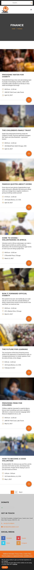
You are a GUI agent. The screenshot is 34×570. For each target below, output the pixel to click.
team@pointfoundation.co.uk (11, 526)
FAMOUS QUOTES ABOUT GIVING (17, 184)
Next (20, 492)
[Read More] (29, 99)
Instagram (24, 543)
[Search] (32, 3)
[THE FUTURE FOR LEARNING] (17, 335)
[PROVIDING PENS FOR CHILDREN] (17, 388)
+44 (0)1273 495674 (8, 523)
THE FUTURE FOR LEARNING (15, 349)
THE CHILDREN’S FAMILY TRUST (16, 130)
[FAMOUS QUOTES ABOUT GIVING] (17, 170)
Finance (19, 28)
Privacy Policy (19, 553)
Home (13, 28)
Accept (4, 567)
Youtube (23, 538)
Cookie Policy (27, 553)
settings (15, 564)
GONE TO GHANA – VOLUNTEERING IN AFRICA (14, 239)
